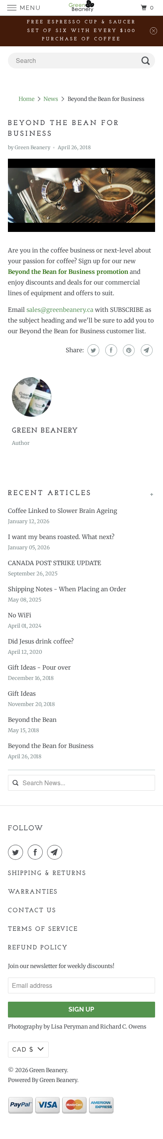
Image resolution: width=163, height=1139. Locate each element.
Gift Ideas (22, 693)
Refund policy (38, 948)
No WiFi (19, 615)
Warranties (33, 892)
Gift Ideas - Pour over (39, 667)
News (51, 99)
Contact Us (32, 910)
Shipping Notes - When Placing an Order (67, 589)
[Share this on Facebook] (110, 350)
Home (26, 99)
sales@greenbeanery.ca (60, 309)
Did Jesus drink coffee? (41, 641)
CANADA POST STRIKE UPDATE (54, 563)
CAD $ (23, 1049)
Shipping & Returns (47, 873)
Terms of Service (43, 929)
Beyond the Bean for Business (50, 746)
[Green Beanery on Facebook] (37, 852)
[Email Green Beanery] (56, 852)
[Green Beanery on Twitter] (17, 852)
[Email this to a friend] (146, 350)
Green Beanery (48, 1070)
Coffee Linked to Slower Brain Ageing (62, 510)
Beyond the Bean (32, 719)
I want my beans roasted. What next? (61, 537)
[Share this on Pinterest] (128, 350)
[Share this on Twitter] (92, 350)
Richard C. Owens (123, 1026)
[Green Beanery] (81, 7)
